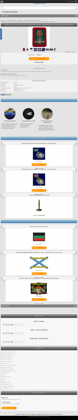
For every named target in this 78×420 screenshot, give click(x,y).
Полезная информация (56, 414)
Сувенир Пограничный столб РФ (39, 195)
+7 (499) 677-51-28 (39, 3)
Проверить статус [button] (8, 408)
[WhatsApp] (10, 95)
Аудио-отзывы (39, 316)
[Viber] (2, 95)
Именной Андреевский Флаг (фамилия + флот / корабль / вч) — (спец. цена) (39, 252)
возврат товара (40, 414)
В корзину (35, 164)
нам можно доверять (30, 414)
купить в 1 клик (39, 62)
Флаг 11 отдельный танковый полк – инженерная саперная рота (39, 278)
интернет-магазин (20, 414)
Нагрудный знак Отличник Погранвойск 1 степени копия (39, 169)
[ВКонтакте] (4, 95)
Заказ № (5, 397)
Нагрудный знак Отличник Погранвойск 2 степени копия (39, 143)
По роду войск (39, 348)
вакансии (47, 414)
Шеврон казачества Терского (39, 226)
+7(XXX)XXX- (6, 402)
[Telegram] (8, 95)
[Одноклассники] (6, 95)
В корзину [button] (33, 58)
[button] (76, 7)
